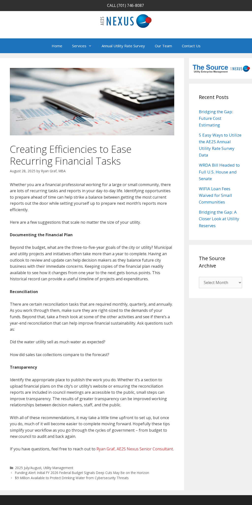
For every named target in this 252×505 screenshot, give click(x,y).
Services (79, 45)
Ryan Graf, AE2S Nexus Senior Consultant (134, 449)
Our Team (163, 45)
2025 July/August (28, 467)
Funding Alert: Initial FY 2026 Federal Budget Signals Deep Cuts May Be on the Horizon (82, 472)
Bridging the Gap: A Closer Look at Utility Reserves (219, 218)
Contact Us (191, 45)
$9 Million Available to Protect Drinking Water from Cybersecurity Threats (72, 477)
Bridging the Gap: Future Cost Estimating (216, 118)
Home (57, 45)
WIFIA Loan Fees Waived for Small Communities (215, 195)
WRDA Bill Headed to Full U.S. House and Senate (219, 171)
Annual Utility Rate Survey (123, 45)
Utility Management (58, 467)
